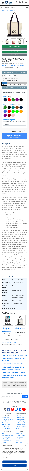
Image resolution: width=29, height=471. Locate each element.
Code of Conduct (21, 426)
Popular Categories (8, 7)
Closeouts (19, 433)
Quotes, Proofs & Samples (8, 420)
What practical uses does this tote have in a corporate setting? (13, 368)
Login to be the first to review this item (13, 65)
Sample (14, 49)
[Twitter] (5, 410)
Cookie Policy (20, 421)
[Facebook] (9, 410)
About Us (18, 415)
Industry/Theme (6, 439)
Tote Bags (12, 10)
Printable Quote (14, 54)
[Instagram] (16, 410)
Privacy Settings (21, 419)
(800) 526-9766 (19, 402)
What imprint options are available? (14, 372)
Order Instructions (7, 423)
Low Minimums (20, 437)
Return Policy (6, 424)
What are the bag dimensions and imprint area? (13, 359)
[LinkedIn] (20, 410)
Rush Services (20, 439)
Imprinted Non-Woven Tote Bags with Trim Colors (20, 328)
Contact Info (5, 417)
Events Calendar (6, 441)
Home (3, 10)
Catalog (4, 442)
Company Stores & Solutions (7, 436)
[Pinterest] (12, 410)
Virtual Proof (14, 52)
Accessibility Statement (7, 427)
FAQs (17, 428)
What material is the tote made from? (15, 355)
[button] (3, 2)
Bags (7, 10)
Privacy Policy (20, 417)
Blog (3, 433)
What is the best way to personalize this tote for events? (14, 376)
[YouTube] (24, 410)
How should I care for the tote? (13, 364)
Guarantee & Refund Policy (21, 423)
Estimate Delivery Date (14, 46)
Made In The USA (21, 435)
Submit (25, 396)
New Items (19, 442)
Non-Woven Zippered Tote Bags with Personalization (6, 329)
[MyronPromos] (8, 3)
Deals (17, 441)
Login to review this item (9, 342)
